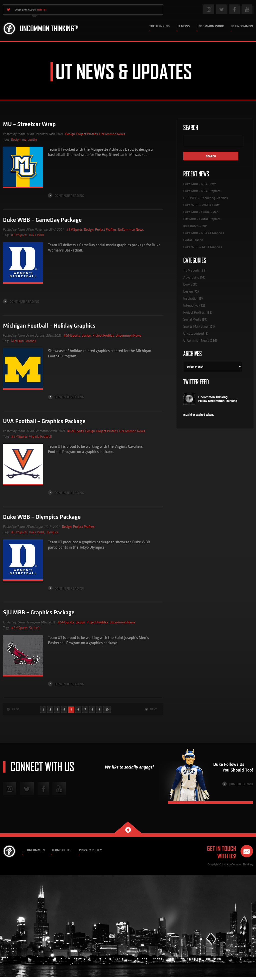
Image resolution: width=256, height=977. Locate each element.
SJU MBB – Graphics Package (38, 612)
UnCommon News (112, 134)
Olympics (52, 532)
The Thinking (159, 26)
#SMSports (74, 229)
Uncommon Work (210, 26)
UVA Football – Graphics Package (44, 421)
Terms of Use (62, 850)
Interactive (190, 305)
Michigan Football (23, 341)
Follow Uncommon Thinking (217, 400)
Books (187, 284)
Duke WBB (36, 235)
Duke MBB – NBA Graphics (201, 191)
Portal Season (193, 240)
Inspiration (190, 298)
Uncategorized (193, 333)
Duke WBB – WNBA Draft (201, 205)
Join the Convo (240, 784)
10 (107, 709)
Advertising (191, 277)
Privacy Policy (90, 850)
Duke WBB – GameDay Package (42, 219)
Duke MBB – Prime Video (200, 212)
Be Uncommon (242, 26)
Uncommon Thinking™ (49, 28)
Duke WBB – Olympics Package (42, 517)
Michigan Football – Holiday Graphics (49, 325)
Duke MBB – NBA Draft (199, 184)
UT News (183, 26)
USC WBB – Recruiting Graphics (205, 198)
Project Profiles (87, 134)
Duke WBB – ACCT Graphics (202, 247)
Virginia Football (40, 436)
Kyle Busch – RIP (195, 226)
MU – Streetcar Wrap (29, 124)
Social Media (192, 319)
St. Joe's (34, 628)
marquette (29, 139)
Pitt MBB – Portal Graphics (201, 219)
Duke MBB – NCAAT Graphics (203, 233)
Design (70, 134)
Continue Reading (69, 195)
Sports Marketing (195, 326)
